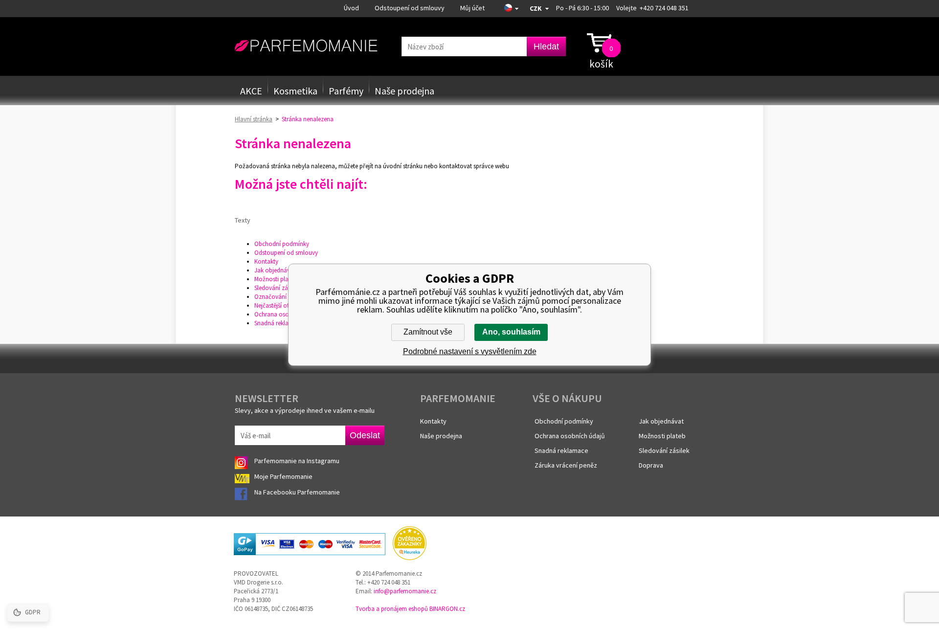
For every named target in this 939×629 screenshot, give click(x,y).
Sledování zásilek (276, 288)
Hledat (546, 46)
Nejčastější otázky (277, 305)
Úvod (351, 7)
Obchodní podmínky (281, 244)
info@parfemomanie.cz (405, 591)
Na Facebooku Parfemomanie (297, 492)
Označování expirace (282, 296)
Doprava (651, 465)
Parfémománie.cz (306, 46)
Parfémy (346, 91)
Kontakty (266, 261)
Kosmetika (295, 91)
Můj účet (472, 7)
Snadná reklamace (278, 323)
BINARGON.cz (447, 609)
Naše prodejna (404, 91)
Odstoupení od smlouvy (410, 7)
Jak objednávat (274, 270)
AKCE (251, 91)
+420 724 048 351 (664, 7)
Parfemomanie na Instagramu (296, 460)
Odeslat (365, 435)
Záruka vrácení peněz (566, 465)
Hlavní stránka (253, 119)
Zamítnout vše (427, 332)
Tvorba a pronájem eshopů (392, 609)
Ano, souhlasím (511, 332)
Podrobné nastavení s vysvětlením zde (470, 351)
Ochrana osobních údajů (287, 314)
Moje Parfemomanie (284, 476)
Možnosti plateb (275, 279)
